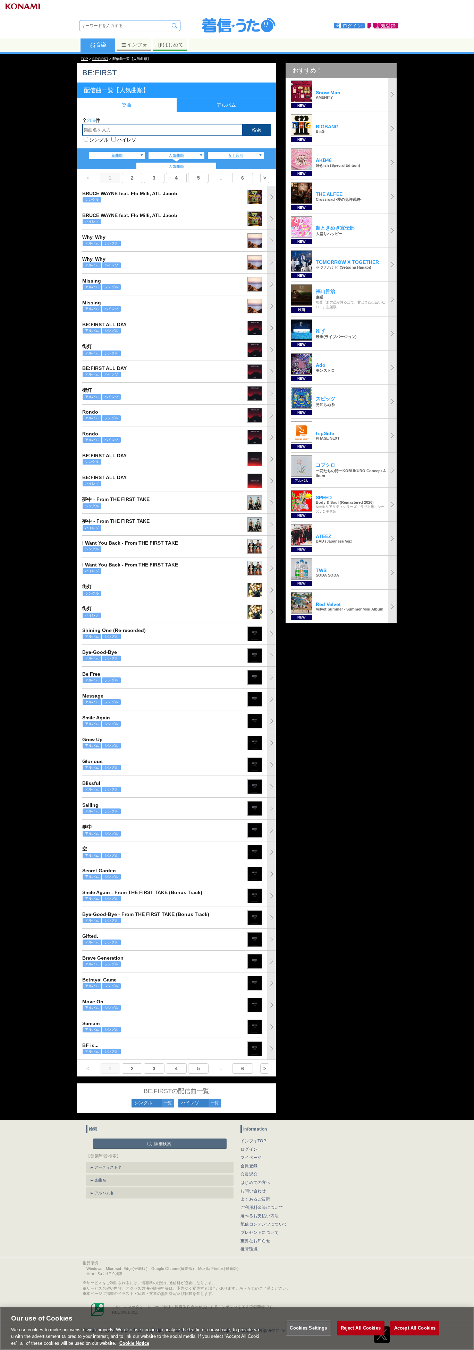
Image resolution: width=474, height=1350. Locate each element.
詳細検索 (162, 1143)
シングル (99, 139)
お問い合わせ (253, 1190)
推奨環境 (248, 1249)
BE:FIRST (100, 59)
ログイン (248, 1149)
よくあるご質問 (255, 1199)
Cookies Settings (308, 1328)
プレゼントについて (259, 1232)
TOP (84, 59)
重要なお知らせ (255, 1240)
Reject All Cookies (361, 1328)
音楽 (101, 44)
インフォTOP (253, 1141)
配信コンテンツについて (263, 1224)
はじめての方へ (255, 1182)
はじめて (173, 44)
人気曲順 (176, 155)
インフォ (137, 44)
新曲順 (117, 155)
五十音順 (235, 155)
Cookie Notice (134, 1342)
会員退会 (248, 1174)
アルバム (226, 105)
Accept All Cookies (414, 1328)
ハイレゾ (126, 139)
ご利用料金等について (261, 1207)
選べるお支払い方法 (259, 1215)
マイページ (251, 1157)
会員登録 (248, 1165)
